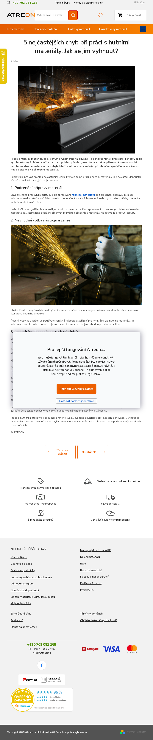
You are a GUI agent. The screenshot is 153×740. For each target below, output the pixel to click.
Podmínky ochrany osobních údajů (31, 577)
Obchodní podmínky (23, 570)
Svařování (17, 620)
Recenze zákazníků (91, 570)
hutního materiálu (83, 195)
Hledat (73, 15)
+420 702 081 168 (41, 644)
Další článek (87, 452)
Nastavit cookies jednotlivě (76, 401)
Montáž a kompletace (24, 627)
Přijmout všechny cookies (76, 389)
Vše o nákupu (62, 2)
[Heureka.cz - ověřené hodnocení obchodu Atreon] (42, 700)
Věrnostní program (22, 583)
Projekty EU (87, 590)
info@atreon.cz (42, 652)
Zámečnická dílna (21, 613)
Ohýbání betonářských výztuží (98, 620)
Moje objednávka (21, 603)
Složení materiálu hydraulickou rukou (33, 597)
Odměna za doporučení (25, 590)
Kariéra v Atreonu (91, 583)
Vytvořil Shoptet (136, 732)
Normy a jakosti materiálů (88, 2)
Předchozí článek (62, 452)
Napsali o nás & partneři (94, 576)
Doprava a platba (21, 564)
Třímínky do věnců (91, 613)
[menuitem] (15, 29)
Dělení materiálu (90, 557)
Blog (83, 563)
